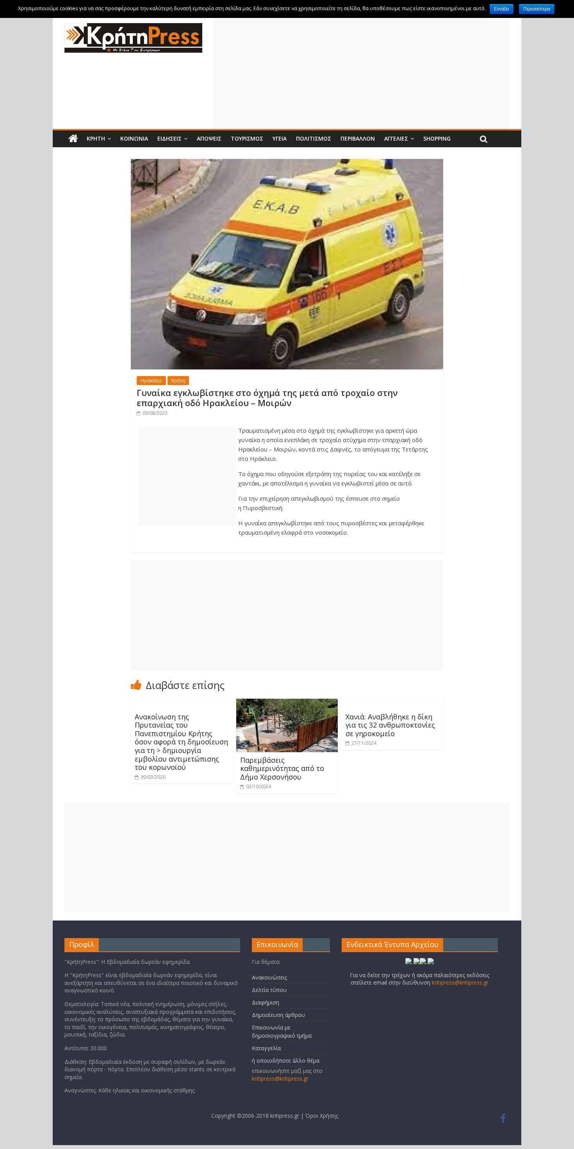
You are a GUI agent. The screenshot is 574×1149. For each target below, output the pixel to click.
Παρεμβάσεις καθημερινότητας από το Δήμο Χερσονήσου (282, 768)
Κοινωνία (134, 138)
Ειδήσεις (169, 138)
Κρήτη (96, 138)
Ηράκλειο (151, 380)
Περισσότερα (536, 9)
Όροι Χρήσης (321, 1115)
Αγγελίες (396, 138)
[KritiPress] (133, 27)
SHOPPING (437, 138)
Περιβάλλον (357, 138)
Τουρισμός (247, 138)
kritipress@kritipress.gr (280, 1078)
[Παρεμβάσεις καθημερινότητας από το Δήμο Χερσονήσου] (287, 703)
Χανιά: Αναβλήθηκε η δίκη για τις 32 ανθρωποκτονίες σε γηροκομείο (390, 725)
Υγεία (280, 138)
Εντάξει (501, 9)
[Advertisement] (361, 73)
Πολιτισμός (313, 138)
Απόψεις (209, 138)
